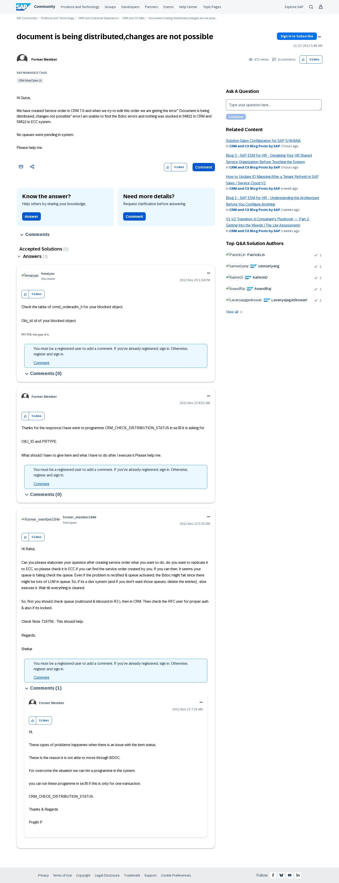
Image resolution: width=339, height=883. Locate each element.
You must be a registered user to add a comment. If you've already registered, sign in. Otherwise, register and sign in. (111, 351)
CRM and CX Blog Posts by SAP (254, 146)
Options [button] (319, 37)
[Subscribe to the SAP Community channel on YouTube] (289, 875)
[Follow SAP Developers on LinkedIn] (298, 875)
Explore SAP (294, 7)
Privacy (43, 875)
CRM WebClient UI (30, 80)
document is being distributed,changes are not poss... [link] (183, 18)
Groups (110, 7)
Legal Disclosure (107, 875)
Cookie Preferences (176, 875)
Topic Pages (212, 7)
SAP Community (27, 18)
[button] (303, 60)
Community (44, 7)
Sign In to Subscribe (297, 36)
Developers (131, 7)
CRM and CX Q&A (133, 18)
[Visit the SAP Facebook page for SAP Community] (273, 875)
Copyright (83, 875)
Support (150, 875)
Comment (203, 167)
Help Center (188, 7)
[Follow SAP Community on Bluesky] (281, 875)
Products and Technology (80, 7)
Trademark (132, 875)
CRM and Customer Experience (98, 18)
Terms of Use (62, 875)
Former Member (44, 59)
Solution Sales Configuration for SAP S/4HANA (263, 141)
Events (169, 7)
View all (232, 312)
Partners (151, 7)
